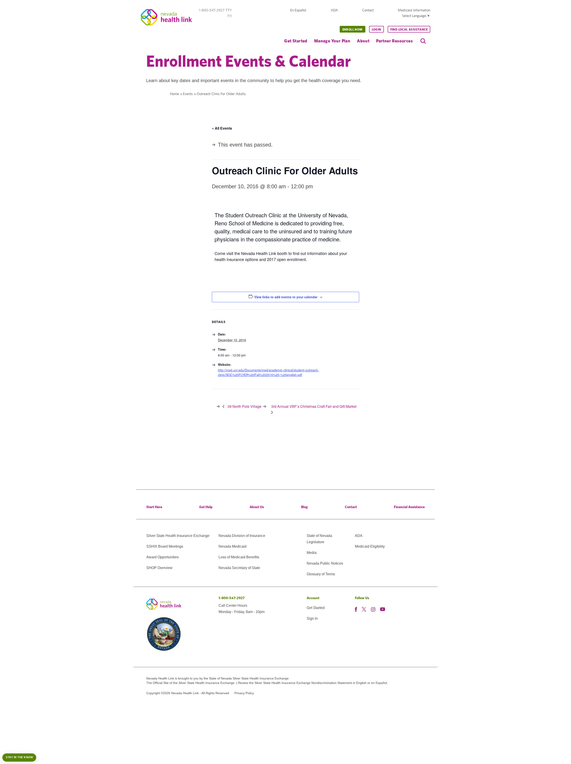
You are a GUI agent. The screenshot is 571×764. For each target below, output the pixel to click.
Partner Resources (394, 40)
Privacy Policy (244, 693)
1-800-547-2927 (232, 598)
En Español (298, 10)
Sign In (312, 618)
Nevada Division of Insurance (242, 536)
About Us (257, 507)
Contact (368, 10)
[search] (423, 41)
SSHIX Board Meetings (164, 546)
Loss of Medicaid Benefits (239, 557)
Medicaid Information (414, 10)
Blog (304, 507)
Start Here (154, 507)
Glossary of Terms (321, 574)
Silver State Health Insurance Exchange (177, 536)
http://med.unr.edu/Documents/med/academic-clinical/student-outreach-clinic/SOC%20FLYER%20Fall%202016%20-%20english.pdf (268, 372)
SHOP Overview (159, 568)
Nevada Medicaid (232, 546)
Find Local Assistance (409, 29)
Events (188, 94)
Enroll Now (352, 29)
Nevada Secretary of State (239, 568)
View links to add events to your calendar (285, 297)
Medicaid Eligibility (370, 546)
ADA (334, 10)
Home (174, 94)
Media (312, 553)
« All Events (222, 128)
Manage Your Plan (332, 40)
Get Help (206, 507)
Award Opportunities (162, 557)
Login (376, 29)
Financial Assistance (409, 507)
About (363, 40)
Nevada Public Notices (325, 563)
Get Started (295, 40)
